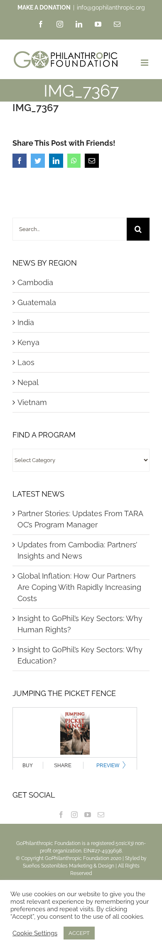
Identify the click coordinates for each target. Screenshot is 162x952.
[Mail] (101, 814)
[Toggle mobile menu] (145, 62)
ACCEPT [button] (79, 933)
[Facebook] (61, 814)
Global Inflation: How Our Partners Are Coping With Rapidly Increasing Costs (79, 587)
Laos (25, 362)
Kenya (28, 342)
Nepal (28, 382)
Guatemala (36, 302)
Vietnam (32, 402)
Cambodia (35, 282)
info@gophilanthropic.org (111, 7)
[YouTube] (87, 814)
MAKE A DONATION (44, 7)
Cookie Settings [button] (34, 933)
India (25, 322)
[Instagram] (74, 814)
